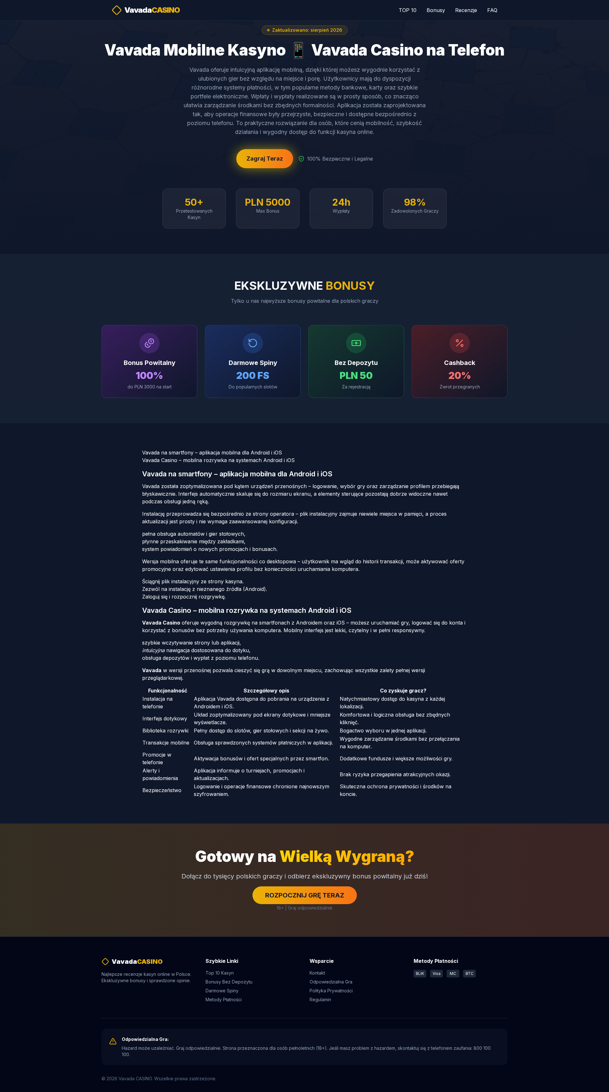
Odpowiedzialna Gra (331, 981)
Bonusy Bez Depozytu (229, 981)
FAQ (492, 10)
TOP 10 (407, 10)
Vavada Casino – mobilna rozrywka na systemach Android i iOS (218, 460)
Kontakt (317, 973)
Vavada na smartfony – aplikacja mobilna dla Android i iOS (212, 452)
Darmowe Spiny (222, 990)
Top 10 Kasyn (220, 973)
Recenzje (466, 10)
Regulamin (320, 999)
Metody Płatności (224, 999)
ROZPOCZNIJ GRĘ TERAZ (304, 895)
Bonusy (436, 10)
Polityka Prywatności (331, 990)
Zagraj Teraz (264, 158)
